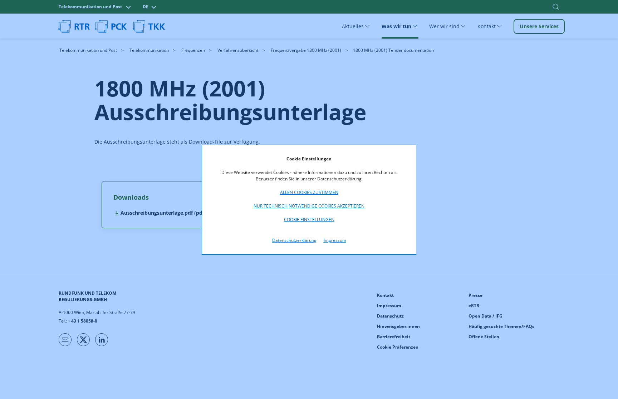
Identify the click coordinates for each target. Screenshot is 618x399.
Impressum (335, 240)
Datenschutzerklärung (294, 240)
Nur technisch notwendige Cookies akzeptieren (309, 206)
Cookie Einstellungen (309, 219)
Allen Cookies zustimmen (309, 192)
